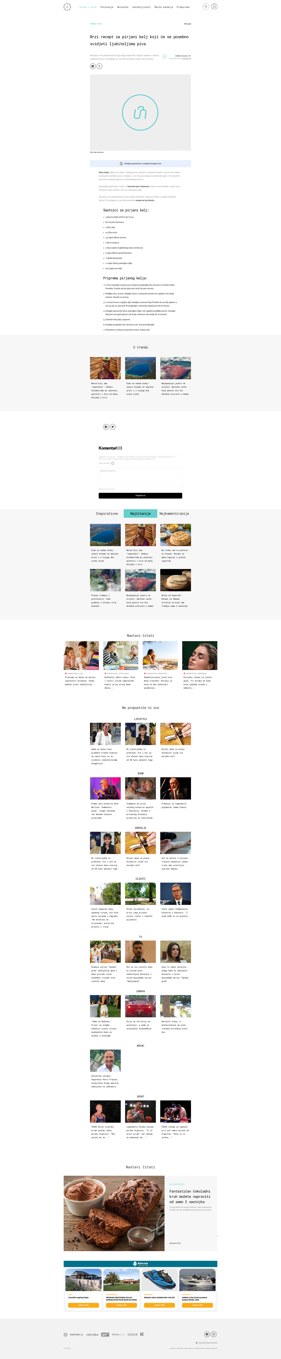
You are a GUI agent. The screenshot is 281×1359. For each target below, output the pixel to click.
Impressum (173, 1348)
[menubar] (214, 6)
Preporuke (183, 7)
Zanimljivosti (141, 7)
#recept (187, 24)
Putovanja (106, 7)
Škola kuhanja (163, 7)
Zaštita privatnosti (199, 1348)
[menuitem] (214, 6)
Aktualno (122, 7)
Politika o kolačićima (211, 1348)
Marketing (180, 1348)
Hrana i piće (88, 7)
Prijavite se (140, 495)
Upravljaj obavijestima (207, 1343)
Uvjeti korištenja (189, 1348)
